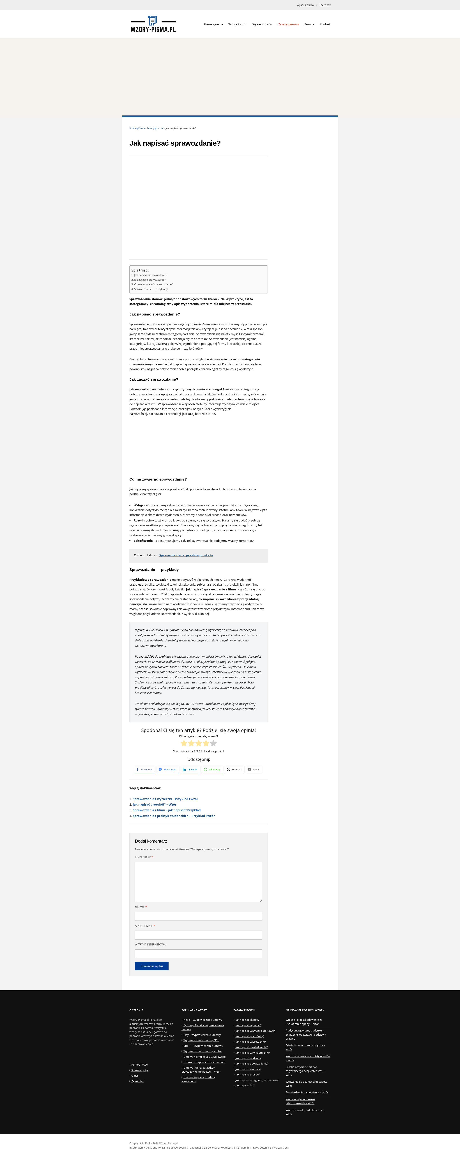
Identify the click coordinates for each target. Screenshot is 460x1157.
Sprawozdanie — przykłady (151, 289)
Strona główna (213, 24)
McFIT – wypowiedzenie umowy (203, 1045)
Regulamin (242, 1147)
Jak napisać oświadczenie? (252, 1047)
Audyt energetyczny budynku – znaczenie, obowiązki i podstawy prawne (306, 1034)
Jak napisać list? (245, 1085)
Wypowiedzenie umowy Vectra (202, 1051)
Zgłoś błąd (137, 1081)
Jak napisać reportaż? (248, 1025)
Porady (309, 24)
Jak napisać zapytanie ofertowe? (255, 1030)
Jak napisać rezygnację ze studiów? (257, 1080)
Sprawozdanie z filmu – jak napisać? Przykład (167, 810)
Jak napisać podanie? (248, 1058)
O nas (135, 1075)
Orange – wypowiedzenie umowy (204, 1062)
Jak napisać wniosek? (248, 1069)
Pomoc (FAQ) (139, 1064)
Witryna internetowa (150, 944)
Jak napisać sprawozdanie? (150, 275)
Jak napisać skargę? (247, 1019)
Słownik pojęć (139, 1070)
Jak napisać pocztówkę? (250, 1036)
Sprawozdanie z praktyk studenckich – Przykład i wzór (174, 816)
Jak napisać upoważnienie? (252, 1063)
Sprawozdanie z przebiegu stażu (186, 555)
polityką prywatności (220, 1147)
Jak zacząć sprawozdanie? (149, 279)
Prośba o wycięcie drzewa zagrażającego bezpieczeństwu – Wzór (305, 1071)
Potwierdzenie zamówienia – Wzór (307, 1092)
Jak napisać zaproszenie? (251, 1041)
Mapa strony (281, 1147)
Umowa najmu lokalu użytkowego (204, 1056)
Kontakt (325, 24)
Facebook (325, 5)
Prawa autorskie (261, 1147)
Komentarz (144, 857)
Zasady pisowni (288, 24)
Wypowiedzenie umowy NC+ (201, 1040)
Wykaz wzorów (262, 24)
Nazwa (141, 907)
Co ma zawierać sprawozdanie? (153, 284)
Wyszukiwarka (305, 5)
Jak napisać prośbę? (248, 1074)
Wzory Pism (236, 24)
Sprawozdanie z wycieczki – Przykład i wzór (165, 799)
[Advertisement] (230, 78)
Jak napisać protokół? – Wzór (154, 804)
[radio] (184, 744)
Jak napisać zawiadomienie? (253, 1052)
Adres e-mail (145, 926)
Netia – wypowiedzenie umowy (202, 1019)
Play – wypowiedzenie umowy (202, 1035)
